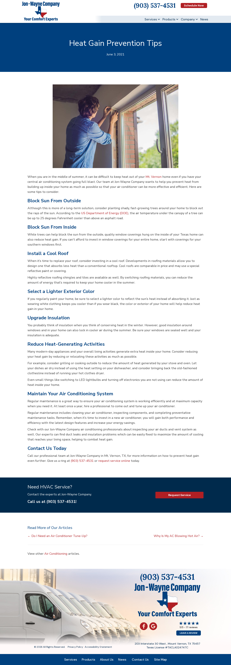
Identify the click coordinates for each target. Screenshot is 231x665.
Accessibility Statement (98, 647)
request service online (114, 461)
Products (168, 19)
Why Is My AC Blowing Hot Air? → (179, 536)
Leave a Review (188, 633)
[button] (159, 19)
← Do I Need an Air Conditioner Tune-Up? (57, 536)
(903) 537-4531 (82, 461)
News (204, 19)
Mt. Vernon (154, 177)
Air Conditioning (55, 554)
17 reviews (192, 627)
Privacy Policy (75, 647)
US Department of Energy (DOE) (104, 213)
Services (151, 19)
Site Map (160, 659)
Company (188, 19)
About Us (106, 659)
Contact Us (140, 659)
